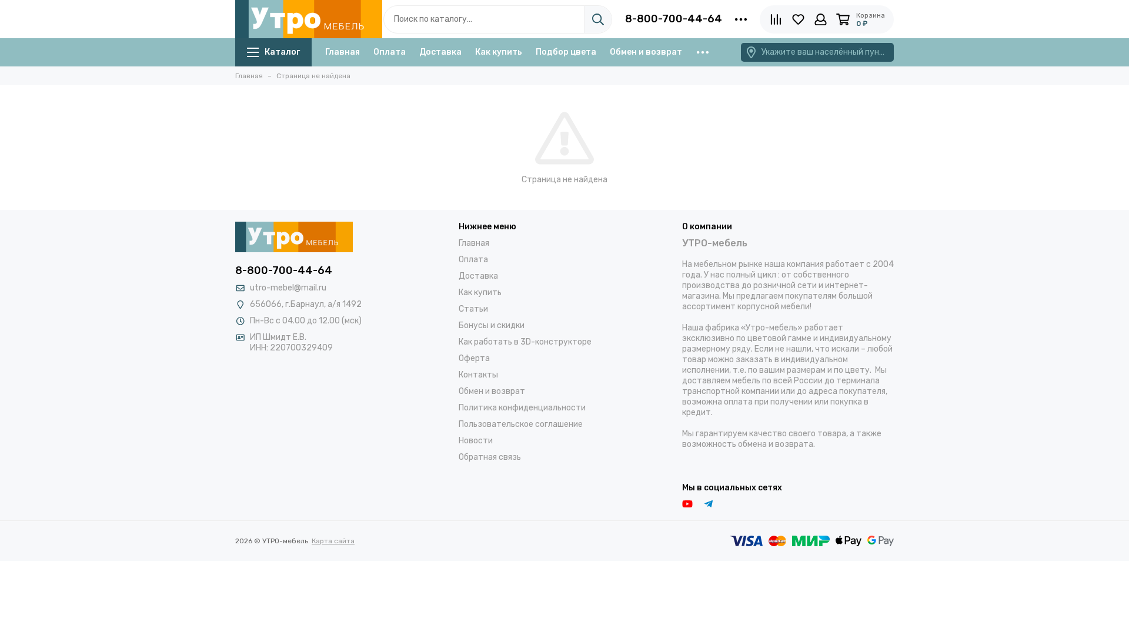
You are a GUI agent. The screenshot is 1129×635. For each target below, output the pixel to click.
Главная (342, 52)
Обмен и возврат (646, 52)
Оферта (474, 358)
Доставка (440, 52)
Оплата (389, 52)
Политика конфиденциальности (522, 408)
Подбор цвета (566, 52)
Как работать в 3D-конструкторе (525, 342)
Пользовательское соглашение (521, 424)
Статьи (473, 309)
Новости (476, 441)
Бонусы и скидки (492, 325)
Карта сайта (333, 541)
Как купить (498, 52)
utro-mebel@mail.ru (288, 288)
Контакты (478, 375)
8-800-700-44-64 (673, 18)
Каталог (282, 52)
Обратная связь (490, 457)
